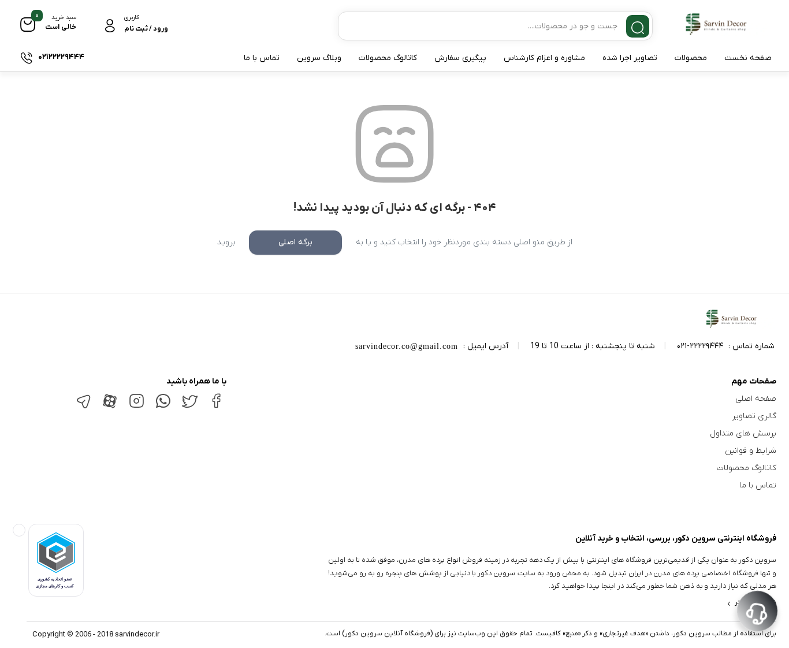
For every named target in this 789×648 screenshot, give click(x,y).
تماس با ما (262, 58)
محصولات (691, 58)
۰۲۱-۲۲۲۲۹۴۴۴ (700, 346)
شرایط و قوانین (750, 450)
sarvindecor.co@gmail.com (406, 346)
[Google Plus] (162, 406)
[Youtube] (109, 407)
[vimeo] (83, 406)
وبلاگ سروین (319, 58)
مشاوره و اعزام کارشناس (544, 58)
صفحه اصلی (755, 398)
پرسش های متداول (743, 433)
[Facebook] (216, 405)
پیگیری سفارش (460, 58)
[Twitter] (189, 406)
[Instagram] (136, 405)
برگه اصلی (295, 242)
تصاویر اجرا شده (629, 58)
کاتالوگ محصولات (388, 58)
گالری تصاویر (754, 416)
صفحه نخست (748, 58)
